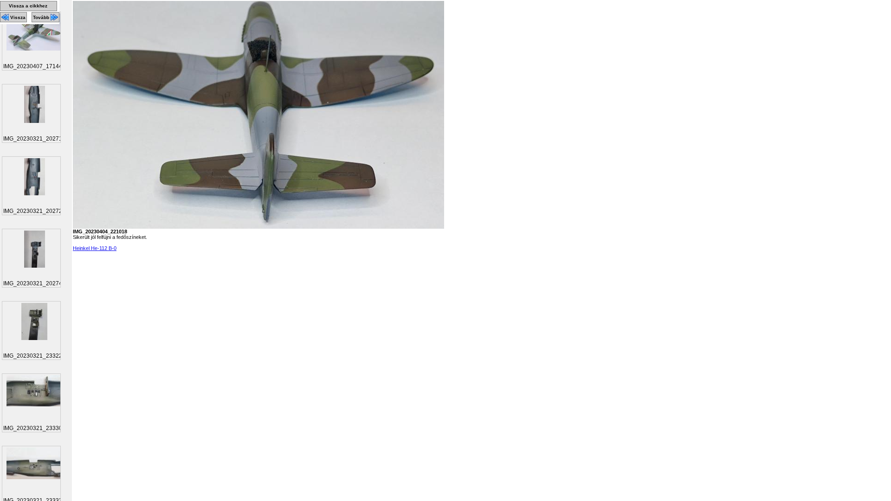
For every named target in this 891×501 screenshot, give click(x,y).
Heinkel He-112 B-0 (94, 248)
